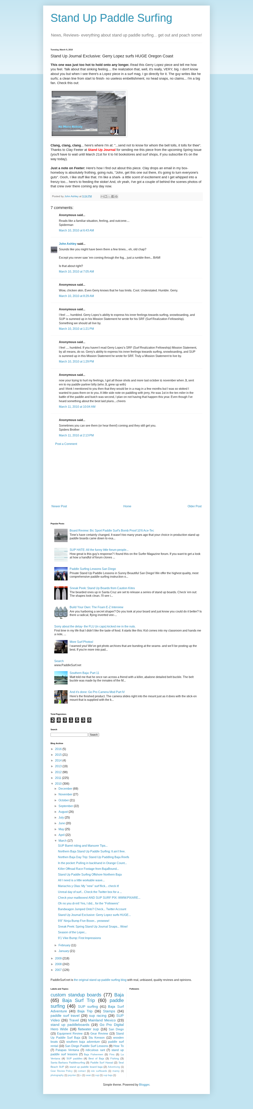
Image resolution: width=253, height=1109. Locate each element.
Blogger (144, 1084)
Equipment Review (70, 1033)
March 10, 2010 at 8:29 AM (76, 296)
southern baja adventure (83, 1041)
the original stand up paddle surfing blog (100, 979)
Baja (119, 994)
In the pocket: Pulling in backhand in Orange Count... (92, 863)
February (65, 945)
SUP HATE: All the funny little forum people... (99, 549)
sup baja (107, 1075)
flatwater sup (88, 1029)
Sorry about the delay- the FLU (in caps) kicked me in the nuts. (95, 626)
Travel (74, 1020)
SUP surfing (88, 1006)
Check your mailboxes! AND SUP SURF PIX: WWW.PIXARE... (99, 897)
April (62, 834)
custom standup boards (76, 994)
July (62, 817)
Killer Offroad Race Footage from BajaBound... (88, 868)
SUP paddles (74, 1058)
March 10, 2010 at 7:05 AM (76, 271)
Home (127, 506)
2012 (58, 772)
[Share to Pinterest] (116, 196)
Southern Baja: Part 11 (84, 672)
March (63, 840)
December (66, 788)
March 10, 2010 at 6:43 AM (76, 230)
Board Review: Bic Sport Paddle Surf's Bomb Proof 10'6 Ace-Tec (112, 530)
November (66, 794)
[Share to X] (109, 196)
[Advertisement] (126, 475)
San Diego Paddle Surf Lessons (86, 1046)
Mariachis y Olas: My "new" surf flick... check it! (88, 886)
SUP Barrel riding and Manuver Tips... (83, 845)
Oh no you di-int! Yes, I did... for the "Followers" (88, 903)
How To (118, 1046)
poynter (72, 1075)
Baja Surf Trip (78, 1000)
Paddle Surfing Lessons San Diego (93, 568)
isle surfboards (99, 1071)
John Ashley (67, 243)
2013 (58, 766)
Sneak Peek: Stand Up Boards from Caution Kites (102, 588)
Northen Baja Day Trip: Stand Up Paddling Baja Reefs (93, 857)
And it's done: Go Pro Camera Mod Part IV (97, 692)
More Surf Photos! (81, 641)
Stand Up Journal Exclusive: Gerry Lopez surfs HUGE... (94, 914)
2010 (58, 783)
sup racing (97, 1016)
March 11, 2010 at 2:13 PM (76, 435)
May (62, 829)
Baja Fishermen (93, 1054)
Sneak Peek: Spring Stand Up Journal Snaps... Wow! (93, 926)
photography (57, 1075)
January (64, 951)
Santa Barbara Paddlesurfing (68, 1062)
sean (88, 1075)
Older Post (195, 506)
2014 (58, 760)
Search (59, 661)
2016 (58, 749)
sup (97, 1075)
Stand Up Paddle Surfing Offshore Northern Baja (90, 874)
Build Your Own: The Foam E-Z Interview (96, 607)
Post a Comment (66, 443)
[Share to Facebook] (113, 196)
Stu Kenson (97, 1037)
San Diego (116, 1029)
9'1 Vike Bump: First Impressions (79, 938)
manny (116, 1071)
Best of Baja (96, 1058)
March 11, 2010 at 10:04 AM (77, 406)
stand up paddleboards (70, 1025)
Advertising (114, 1066)
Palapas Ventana (67, 1050)
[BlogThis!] (106, 196)
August (64, 811)
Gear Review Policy (62, 1071)
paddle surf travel (65, 1016)
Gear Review (99, 1033)
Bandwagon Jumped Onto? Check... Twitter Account (92, 909)
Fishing (114, 1058)
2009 (58, 958)
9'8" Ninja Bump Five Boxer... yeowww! (83, 920)
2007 (58, 969)
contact (82, 1071)
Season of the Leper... (72, 932)
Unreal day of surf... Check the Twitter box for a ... (90, 891)
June (62, 823)
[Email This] (102, 196)
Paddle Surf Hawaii (101, 1062)
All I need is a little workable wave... (81, 880)
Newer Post (59, 506)
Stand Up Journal (102, 150)
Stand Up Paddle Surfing (111, 18)
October (64, 800)
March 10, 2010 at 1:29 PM (76, 361)
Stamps (109, 1011)
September (66, 806)
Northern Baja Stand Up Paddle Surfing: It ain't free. (91, 851)
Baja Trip (85, 1011)
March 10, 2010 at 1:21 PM (76, 328)
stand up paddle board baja (86, 1066)
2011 (58, 777)
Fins (111, 1054)
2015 (58, 754)
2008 (58, 964)
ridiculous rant (95, 1050)
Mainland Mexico (102, 1020)
